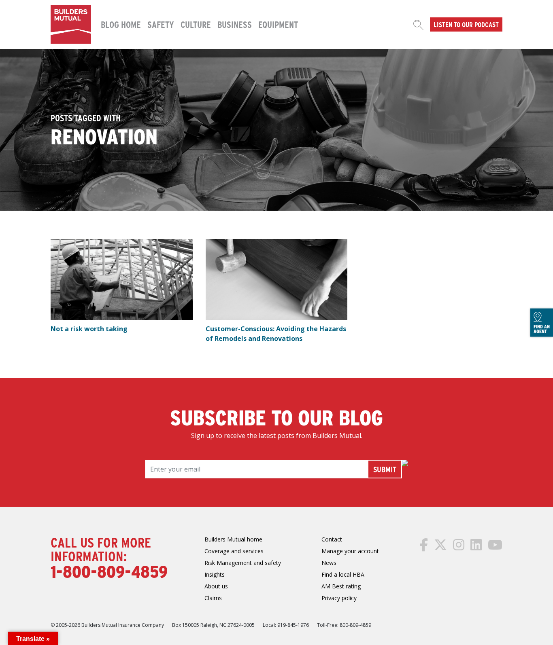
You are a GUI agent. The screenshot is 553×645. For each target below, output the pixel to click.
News (328, 563)
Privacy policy (339, 598)
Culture (196, 24)
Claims (213, 598)
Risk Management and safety (242, 563)
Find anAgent (542, 328)
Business (234, 24)
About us (216, 586)
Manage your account (350, 551)
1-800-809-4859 (109, 571)
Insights (214, 574)
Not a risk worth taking (89, 328)
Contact (331, 539)
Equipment (278, 24)
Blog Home (121, 24)
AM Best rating (341, 586)
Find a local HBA (342, 574)
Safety (160, 24)
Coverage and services (234, 551)
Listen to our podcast (466, 24)
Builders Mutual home (233, 539)
